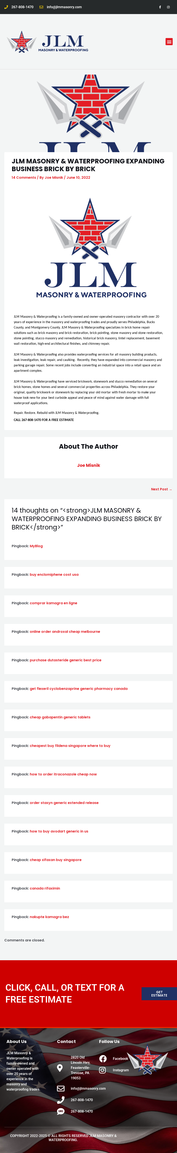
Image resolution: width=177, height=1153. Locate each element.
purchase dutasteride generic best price (65, 660)
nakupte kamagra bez (49, 916)
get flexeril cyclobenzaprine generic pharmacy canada (79, 688)
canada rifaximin (45, 888)
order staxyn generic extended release (64, 802)
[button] (169, 41)
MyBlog (36, 546)
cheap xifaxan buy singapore (56, 859)
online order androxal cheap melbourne (65, 631)
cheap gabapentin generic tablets (60, 717)
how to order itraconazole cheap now (63, 774)
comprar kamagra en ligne (53, 603)
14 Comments (24, 177)
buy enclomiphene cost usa (54, 574)
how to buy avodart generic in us (59, 831)
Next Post (161, 489)
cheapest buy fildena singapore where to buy (70, 745)
